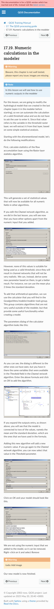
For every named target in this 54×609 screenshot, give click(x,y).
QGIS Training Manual (20, 23)
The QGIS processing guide (21, 26)
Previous (12, 35)
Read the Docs (11, 604)
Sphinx (17, 601)
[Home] (5, 23)
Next (43, 35)
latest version (39, 5)
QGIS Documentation (29, 12)
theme (32, 601)
